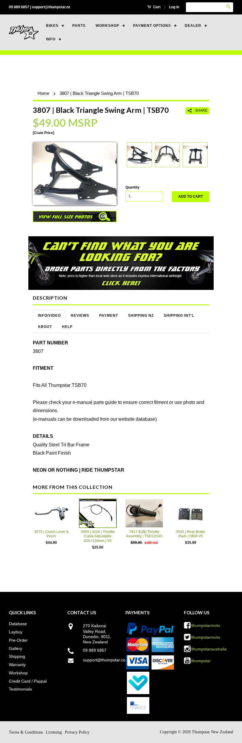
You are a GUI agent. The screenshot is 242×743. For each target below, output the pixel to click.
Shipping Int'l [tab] (179, 315)
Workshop (18, 673)
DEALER (193, 26)
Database (18, 623)
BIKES (52, 26)
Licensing (54, 732)
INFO (50, 39)
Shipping (17, 656)
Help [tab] (67, 327)
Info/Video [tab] (49, 315)
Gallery (15, 648)
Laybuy (15, 632)
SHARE (200, 110)
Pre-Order (18, 640)
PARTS (79, 26)
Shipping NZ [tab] (141, 315)
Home (43, 93)
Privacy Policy (77, 732)
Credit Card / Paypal (28, 681)
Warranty (17, 664)
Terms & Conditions (26, 732)
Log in (174, 7)
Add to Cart (190, 196)
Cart (156, 7)
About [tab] (45, 327)
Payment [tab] (108, 315)
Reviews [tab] (80, 315)
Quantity (132, 187)
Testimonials (20, 689)
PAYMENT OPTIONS (152, 26)
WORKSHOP (107, 26)
